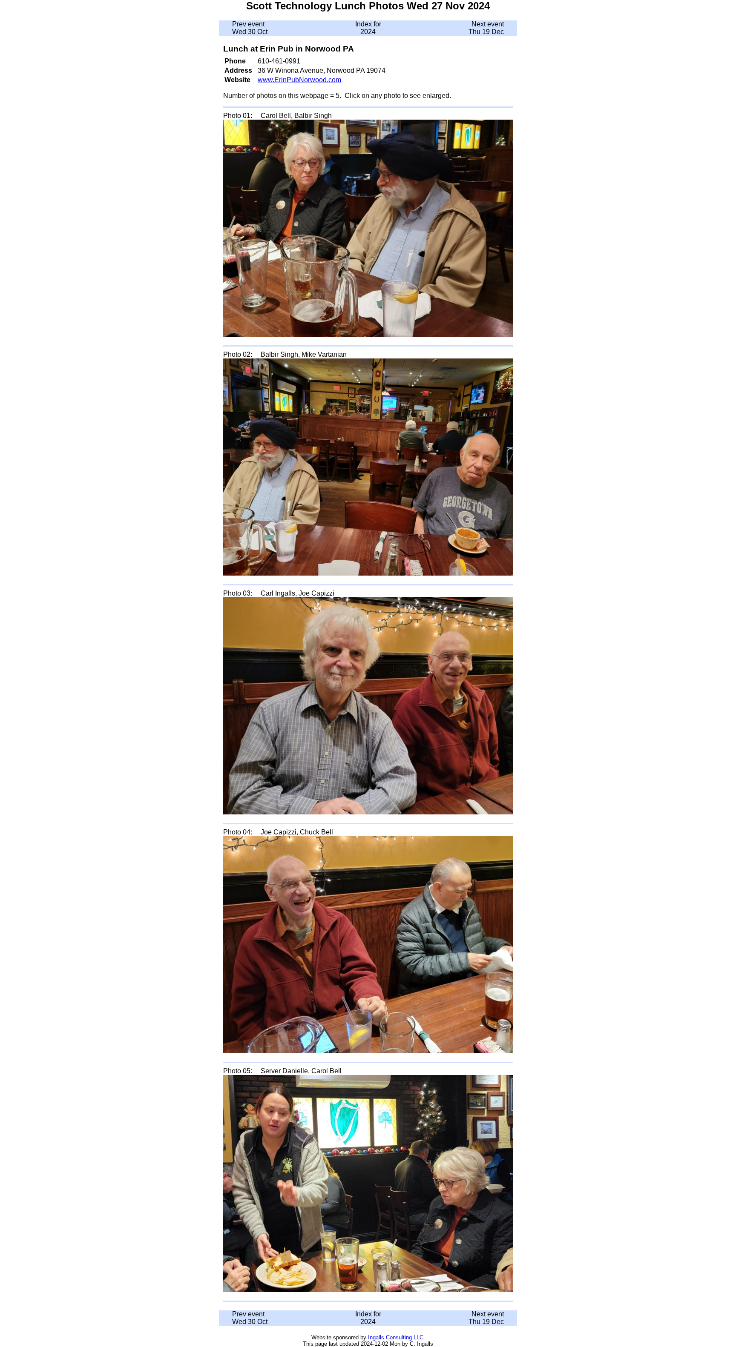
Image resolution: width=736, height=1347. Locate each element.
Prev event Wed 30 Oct (249, 27)
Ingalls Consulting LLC (395, 1337)
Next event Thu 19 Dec (486, 27)
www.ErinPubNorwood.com (299, 79)
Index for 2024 (368, 27)
